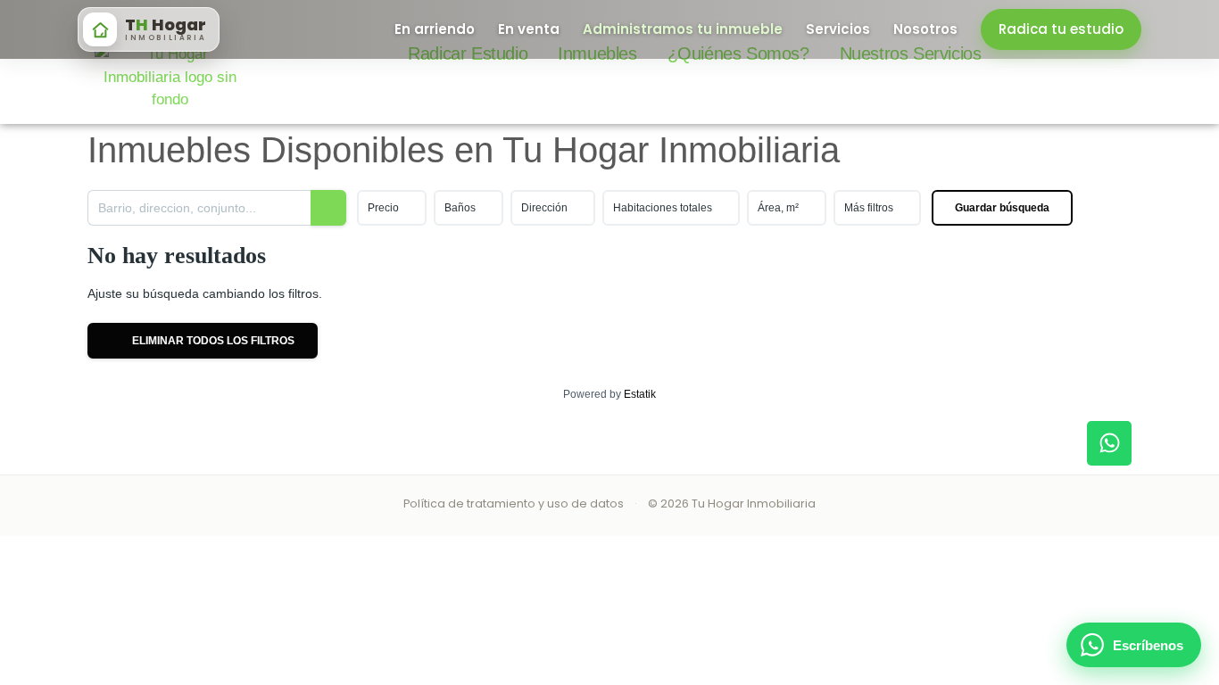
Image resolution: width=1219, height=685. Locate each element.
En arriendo (434, 29)
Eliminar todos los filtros (211, 340)
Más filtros (868, 208)
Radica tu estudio (1061, 29)
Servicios (838, 29)
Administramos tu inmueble (683, 29)
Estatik (640, 394)
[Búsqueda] (328, 208)
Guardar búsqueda (1002, 208)
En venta (529, 29)
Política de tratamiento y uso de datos (513, 503)
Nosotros (925, 29)
